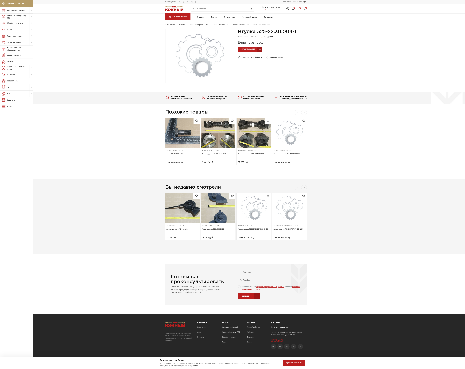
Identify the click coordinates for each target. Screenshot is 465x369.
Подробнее (193, 365)
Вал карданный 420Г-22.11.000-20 (251, 154)
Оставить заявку (247, 49)
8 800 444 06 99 (272, 7)
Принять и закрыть (294, 363)
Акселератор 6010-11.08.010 (177, 229)
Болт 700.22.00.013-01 (175, 154)
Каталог (182, 24)
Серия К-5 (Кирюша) (220, 24)
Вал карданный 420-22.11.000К (214, 154)
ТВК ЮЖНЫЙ (170, 24)
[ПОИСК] (251, 9)
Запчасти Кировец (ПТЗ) (199, 24)
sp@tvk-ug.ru (302, 2)
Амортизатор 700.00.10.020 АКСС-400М (253, 229)
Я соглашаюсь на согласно (271, 288)
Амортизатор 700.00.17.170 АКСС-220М (288, 229)
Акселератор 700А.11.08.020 (213, 229)
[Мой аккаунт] (287, 8)
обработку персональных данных (270, 287)
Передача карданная (240, 24)
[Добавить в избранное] (197, 121)
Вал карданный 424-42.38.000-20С (287, 154)
